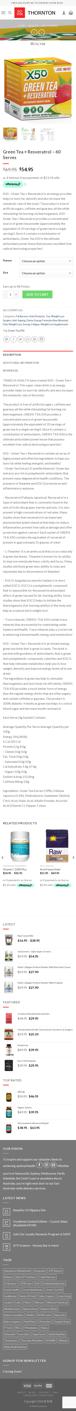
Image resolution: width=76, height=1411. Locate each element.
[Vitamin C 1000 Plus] (19, 846)
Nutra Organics (12, 1321)
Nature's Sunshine (13, 1315)
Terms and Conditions (38, 1395)
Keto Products (37, 316)
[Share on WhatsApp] (6, 339)
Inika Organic (46, 1296)
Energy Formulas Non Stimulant (51, 320)
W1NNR (50, 1340)
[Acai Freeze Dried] (56, 846)
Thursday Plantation (32, 1340)
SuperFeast (39, 1334)
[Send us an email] (53, 1165)
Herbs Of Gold (28, 1296)
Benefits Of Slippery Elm (29, 1210)
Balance (8, 1277)
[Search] (9, 12)
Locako (8, 1302)
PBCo (18, 1327)
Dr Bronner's (11, 1283)
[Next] (66, 89)
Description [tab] (12, 354)
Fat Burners (22, 316)
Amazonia (39, 1270)
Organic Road (61, 1321)
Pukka (44, 1327)
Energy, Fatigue (31, 324)
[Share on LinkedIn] (41, 339)
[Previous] (9, 89)
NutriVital (29, 1321)
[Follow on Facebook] (39, 1165)
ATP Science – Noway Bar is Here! (36, 1245)
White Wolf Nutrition (15, 1347)
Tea (48, 316)
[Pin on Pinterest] (34, 339)
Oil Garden (44, 1321)
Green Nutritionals (32, 1289)
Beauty (33, 25)
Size (5, 272)
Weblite (35, 1406)
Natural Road (30, 1308)
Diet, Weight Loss (12, 324)
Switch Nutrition (56, 1334)
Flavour (7, 260)
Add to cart (37, 294)
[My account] (64, 12)
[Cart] (71, 12)
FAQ (55, 1392)
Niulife (30, 1315)
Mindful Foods (12, 1308)
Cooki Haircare (47, 1277)
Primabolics (31, 1327)
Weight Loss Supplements (54, 324)
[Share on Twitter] (20, 339)
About (21, 1392)
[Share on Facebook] (13, 339)
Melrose (39, 1302)
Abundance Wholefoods (17, 1270)
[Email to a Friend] (27, 339)
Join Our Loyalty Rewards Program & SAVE (41, 1234)
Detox (30, 320)
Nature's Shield (49, 1308)
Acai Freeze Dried (50, 869)
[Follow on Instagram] (46, 1165)
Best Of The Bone (25, 1277)
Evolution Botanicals (54, 1283)
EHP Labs (27, 1283)
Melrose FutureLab (57, 1302)
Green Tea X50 (16, 330)
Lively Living (64, 1296)
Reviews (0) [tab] (10, 370)
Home (21, 25)
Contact (44, 1392)
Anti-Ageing (50, 25)
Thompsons (10, 1340)
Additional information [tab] (21, 362)
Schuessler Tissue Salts (16, 1334)
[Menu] (3, 12)
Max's (28, 1302)
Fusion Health (11, 1289)
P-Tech (8, 1327)
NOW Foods (44, 1315)
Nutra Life (60, 1315)
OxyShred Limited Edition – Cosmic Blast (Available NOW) (40, 1223)
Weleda (63, 1340)
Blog (32, 1392)
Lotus (18, 1302)
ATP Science (55, 1270)
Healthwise (10, 1296)
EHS (37, 1283)
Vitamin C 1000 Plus (15, 869)
